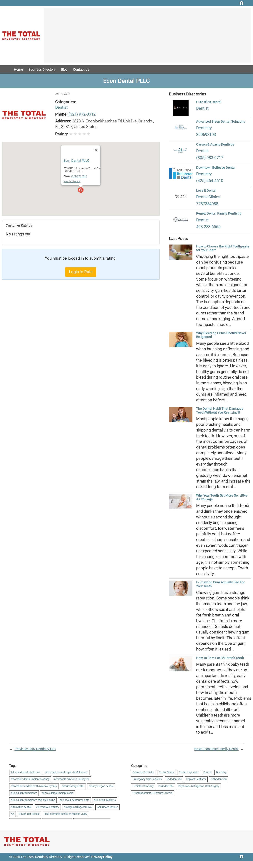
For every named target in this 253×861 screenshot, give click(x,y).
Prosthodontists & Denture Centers (152, 792)
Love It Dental (206, 190)
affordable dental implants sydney (30, 779)
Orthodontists (219, 779)
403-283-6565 (208, 226)
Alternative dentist (21, 807)
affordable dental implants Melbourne (66, 772)
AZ (12, 813)
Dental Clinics (208, 197)
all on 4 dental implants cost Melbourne (33, 799)
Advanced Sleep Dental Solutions (220, 121)
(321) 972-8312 (82, 114)
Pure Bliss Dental (208, 102)
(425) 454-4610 (209, 180)
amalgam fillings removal (78, 807)
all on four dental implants (74, 799)
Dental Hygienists (189, 772)
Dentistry (204, 128)
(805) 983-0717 (209, 157)
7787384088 (207, 203)
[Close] (95, 149)
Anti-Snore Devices (107, 807)
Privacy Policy (101, 857)
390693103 (206, 134)
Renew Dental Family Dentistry (218, 213)
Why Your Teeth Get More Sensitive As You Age (222, 497)
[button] (81, 191)
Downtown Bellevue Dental (216, 167)
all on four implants (105, 799)
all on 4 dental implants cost (57, 792)
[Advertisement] (147, 37)
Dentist (61, 107)
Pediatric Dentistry (143, 786)
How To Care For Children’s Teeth (220, 658)
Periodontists (166, 786)
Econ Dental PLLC (76, 160)
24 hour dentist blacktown (26, 772)
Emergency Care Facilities (147, 779)
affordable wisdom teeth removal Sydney (34, 786)
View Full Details (72, 181)
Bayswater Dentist (29, 813)
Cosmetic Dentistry (143, 772)
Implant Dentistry (196, 779)
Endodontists (174, 779)
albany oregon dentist (101, 786)
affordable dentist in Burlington (71, 779)
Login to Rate (81, 271)
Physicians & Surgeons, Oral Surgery (198, 786)
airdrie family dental (73, 786)
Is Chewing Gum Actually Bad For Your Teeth (220, 584)
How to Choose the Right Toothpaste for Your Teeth (222, 248)
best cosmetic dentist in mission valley (65, 813)
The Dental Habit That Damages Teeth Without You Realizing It (219, 410)
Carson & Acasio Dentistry (215, 144)
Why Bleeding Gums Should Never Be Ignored (221, 335)
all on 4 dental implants (24, 792)
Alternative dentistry (47, 807)
